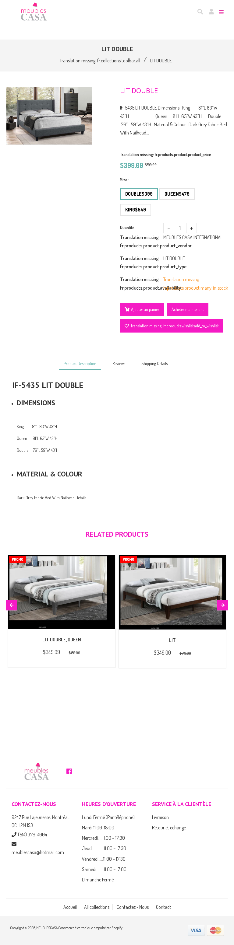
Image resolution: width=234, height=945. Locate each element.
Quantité (127, 227)
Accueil (70, 907)
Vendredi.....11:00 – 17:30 (104, 859)
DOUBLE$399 (139, 194)
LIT (172, 640)
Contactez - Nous (133, 907)
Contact (163, 907)
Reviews (118, 363)
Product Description (80, 363)
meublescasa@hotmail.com (38, 852)
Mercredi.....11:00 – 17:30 (103, 838)
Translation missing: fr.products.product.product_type (141, 262)
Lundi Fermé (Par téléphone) (108, 817)
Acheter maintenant (188, 309)
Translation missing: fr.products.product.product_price (165, 154)
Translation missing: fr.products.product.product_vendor (141, 241)
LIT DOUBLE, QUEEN (61, 639)
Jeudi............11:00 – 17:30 (104, 848)
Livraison (160, 817)
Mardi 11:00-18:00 (98, 828)
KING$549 (135, 210)
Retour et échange (169, 828)
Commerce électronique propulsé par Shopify (90, 928)
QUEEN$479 (177, 194)
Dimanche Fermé (98, 880)
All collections (96, 907)
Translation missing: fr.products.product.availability (141, 283)
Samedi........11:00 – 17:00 (104, 869)
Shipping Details (154, 363)
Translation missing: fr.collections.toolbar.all (100, 61)
